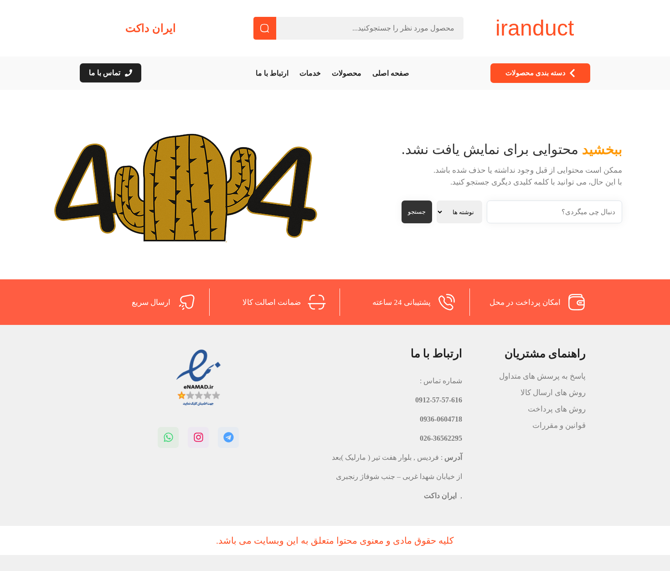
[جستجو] (264, 28)
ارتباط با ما (272, 73)
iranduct (534, 28)
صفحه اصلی (390, 73)
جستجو (417, 211)
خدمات (310, 73)
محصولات (346, 73)
